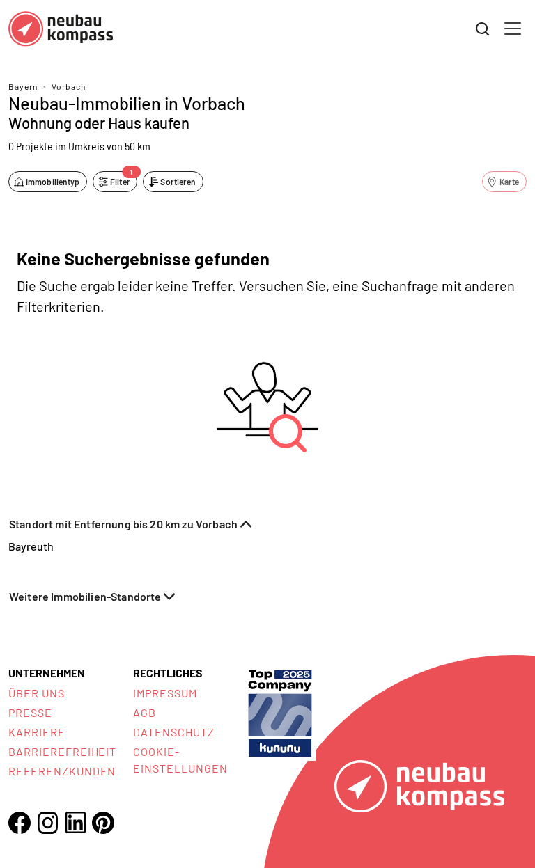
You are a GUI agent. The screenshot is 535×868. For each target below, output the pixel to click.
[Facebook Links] (19, 823)
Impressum (165, 693)
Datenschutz (174, 732)
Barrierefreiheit (62, 751)
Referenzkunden (62, 771)
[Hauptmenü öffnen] (513, 28)
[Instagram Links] (47, 823)
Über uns (36, 693)
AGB (144, 712)
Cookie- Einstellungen (180, 760)
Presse (30, 712)
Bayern (23, 86)
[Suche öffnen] (483, 29)
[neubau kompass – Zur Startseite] (60, 29)
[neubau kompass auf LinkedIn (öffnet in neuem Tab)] (75, 822)
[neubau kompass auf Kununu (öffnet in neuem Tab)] (280, 711)
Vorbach (69, 86)
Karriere (36, 732)
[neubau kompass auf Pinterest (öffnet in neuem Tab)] (103, 823)
